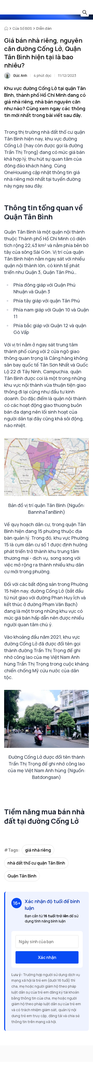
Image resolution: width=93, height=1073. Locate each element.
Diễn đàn (44, 28)
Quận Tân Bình (21, 876)
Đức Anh (20, 75)
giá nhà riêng (38, 850)
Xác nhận (47, 957)
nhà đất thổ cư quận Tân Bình (36, 863)
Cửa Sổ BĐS (22, 28)
